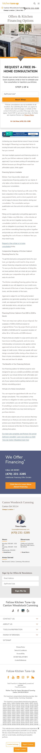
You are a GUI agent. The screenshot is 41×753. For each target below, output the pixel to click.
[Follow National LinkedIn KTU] (18, 677)
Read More (7, 552)
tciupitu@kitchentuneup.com (20, 529)
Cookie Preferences (20, 660)
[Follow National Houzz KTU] (33, 677)
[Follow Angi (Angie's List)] (13, 610)
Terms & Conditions (20, 650)
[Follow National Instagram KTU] (23, 677)
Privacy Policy (29, 115)
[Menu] (39, 3)
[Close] (38, 728)
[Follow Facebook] (18, 610)
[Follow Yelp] (28, 610)
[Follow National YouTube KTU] (13, 677)
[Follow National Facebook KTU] (8, 677)
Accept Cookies (20, 749)
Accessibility (20, 654)
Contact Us (9, 619)
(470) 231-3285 (20, 532)
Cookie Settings (13, 744)
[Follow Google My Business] (23, 610)
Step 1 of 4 (21, 87)
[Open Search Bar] (34, 3)
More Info (20, 10)
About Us (7, 624)
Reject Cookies (28, 744)
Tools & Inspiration (12, 629)
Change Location (9, 10)
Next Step (20, 99)
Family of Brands (11, 635)
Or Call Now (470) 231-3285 (20, 121)
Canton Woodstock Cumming (15, 8)
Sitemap (7, 640)
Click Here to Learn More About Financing (20, 485)
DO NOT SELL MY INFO (21, 657)
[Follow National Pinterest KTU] (28, 677)
